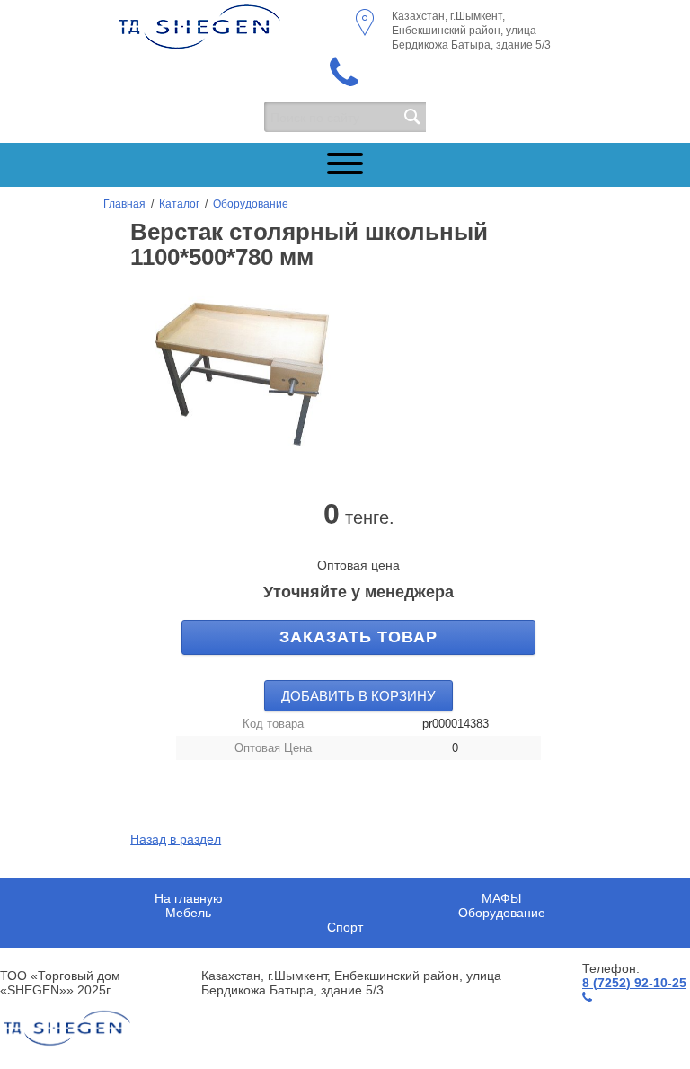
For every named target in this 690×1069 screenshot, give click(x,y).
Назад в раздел (175, 839)
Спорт (345, 927)
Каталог (179, 204)
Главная (124, 204)
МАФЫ (501, 898)
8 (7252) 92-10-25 (634, 983)
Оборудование (250, 204)
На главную (189, 898)
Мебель (188, 913)
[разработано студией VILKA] (67, 1028)
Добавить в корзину (358, 695)
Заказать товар (358, 637)
